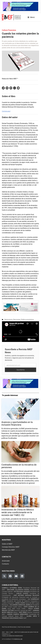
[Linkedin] (22, 576)
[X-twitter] (4, 576)
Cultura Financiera (9, 30)
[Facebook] (10, 576)
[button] (3, 88)
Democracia (8, 319)
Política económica (27, 319)
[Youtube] (16, 576)
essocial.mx (18, 639)
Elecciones (16, 319)
